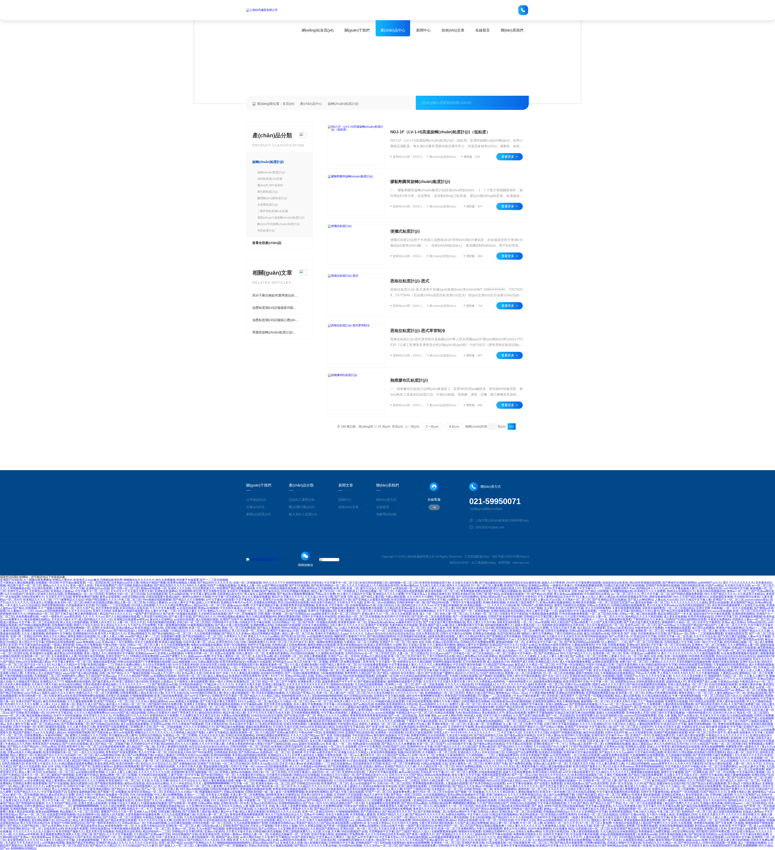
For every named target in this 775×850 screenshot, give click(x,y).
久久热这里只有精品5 (750, 594)
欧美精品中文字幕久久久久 (638, 738)
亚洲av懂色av (409, 585)
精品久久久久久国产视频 (526, 608)
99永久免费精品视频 (469, 766)
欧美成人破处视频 (21, 627)
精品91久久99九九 (467, 673)
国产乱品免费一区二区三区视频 (274, 687)
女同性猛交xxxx (282, 661)
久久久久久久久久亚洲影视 (232, 647)
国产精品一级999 (388, 673)
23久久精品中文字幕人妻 (695, 599)
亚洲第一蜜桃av (419, 729)
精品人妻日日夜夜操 (627, 695)
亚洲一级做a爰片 (29, 777)
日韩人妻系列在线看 (104, 659)
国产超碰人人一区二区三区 (571, 769)
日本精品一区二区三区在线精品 (264, 608)
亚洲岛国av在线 (210, 687)
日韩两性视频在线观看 (447, 661)
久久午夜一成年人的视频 (136, 758)
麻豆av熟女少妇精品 (94, 667)
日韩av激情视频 (265, 659)
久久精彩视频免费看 (541, 692)
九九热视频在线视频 (678, 755)
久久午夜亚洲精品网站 (96, 789)
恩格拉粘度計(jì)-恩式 (409, 281)
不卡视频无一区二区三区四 (439, 752)
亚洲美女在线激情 (688, 659)
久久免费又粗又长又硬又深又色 (199, 715)
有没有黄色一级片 (412, 673)
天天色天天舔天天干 (64, 619)
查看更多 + (509, 156)
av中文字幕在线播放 (519, 783)
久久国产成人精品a (99, 769)
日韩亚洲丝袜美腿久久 (508, 769)
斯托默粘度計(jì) (267, 191)
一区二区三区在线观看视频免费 (105, 746)
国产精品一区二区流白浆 (340, 650)
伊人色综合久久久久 (113, 625)
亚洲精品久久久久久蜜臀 (388, 594)
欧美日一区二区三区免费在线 (400, 763)
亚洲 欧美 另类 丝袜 (570, 591)
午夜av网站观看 (395, 596)
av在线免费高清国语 (320, 636)
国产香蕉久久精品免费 (394, 667)
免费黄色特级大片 (434, 738)
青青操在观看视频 (40, 647)
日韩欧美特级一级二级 (411, 602)
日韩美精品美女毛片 (230, 594)
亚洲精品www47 (145, 653)
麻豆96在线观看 (593, 732)
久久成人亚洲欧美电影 (304, 664)
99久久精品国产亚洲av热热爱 (570, 622)
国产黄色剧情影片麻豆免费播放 (712, 755)
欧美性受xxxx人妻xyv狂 (431, 726)
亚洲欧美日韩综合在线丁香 (51, 690)
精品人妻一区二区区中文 (742, 752)
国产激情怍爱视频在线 (462, 749)
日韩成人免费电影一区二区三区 (323, 619)
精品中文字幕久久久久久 (287, 596)
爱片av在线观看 (123, 732)
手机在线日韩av (61, 639)
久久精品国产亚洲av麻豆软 (479, 746)
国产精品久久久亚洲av (235, 633)
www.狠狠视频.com (88, 642)
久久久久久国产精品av (372, 729)
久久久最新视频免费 (706, 653)
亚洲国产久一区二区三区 (728, 599)
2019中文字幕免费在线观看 (583, 582)
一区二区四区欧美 (98, 582)
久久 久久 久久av (93, 616)
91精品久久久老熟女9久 (454, 670)
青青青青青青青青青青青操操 (368, 715)
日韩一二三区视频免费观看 (706, 633)
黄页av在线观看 (110, 596)
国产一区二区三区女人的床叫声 (633, 726)
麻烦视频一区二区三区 (258, 619)
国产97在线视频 (299, 585)
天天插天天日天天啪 (581, 763)
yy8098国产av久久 (709, 582)
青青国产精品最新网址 (730, 627)
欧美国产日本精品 (515, 585)
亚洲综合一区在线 (682, 758)
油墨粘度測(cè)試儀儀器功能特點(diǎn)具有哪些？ (279, 307)
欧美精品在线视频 (550, 752)
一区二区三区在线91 (746, 729)
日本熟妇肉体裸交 (190, 684)
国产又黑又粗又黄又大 (554, 786)
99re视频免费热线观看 (205, 690)
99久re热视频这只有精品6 (23, 741)
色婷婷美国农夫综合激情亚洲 (521, 582)
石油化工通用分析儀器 (305, 499)
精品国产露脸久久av (26, 732)
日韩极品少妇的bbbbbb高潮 (408, 639)
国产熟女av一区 (678, 633)
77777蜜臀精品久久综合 (68, 599)
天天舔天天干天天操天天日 (563, 636)
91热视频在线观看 (552, 749)
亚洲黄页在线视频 (676, 701)
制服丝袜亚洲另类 (475, 619)
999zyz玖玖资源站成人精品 (33, 661)
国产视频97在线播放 (492, 676)
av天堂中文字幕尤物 (425, 670)
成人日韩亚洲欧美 (11, 729)
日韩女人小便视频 (444, 647)
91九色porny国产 (440, 653)
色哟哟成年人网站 (72, 676)
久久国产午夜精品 (573, 650)
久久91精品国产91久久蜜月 (551, 746)
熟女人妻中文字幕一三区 (160, 611)
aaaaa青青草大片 (108, 758)
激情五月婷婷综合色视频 (569, 605)
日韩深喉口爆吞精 (176, 627)
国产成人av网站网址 (640, 599)
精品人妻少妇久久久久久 (28, 786)
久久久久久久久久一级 (409, 692)
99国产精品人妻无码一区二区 (338, 664)
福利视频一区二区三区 (403, 582)
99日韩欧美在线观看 (701, 656)
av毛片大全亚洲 (587, 709)
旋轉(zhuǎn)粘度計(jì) (343, 103)
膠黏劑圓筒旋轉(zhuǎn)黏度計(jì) (420, 181)
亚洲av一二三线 (756, 627)
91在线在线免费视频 (211, 721)
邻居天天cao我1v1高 (264, 763)
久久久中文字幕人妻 (658, 676)
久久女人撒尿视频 (32, 633)
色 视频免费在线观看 (369, 608)
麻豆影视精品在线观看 (685, 746)
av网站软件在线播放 (182, 769)
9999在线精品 (290, 627)
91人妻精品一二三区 (20, 611)
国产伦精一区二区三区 (125, 588)
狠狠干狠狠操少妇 (587, 673)
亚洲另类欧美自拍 (420, 647)
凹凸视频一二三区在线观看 (113, 605)
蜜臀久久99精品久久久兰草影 (476, 729)
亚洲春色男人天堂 (309, 681)
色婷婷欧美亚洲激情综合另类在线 (563, 625)
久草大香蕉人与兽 (503, 659)
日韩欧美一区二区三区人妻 (108, 647)
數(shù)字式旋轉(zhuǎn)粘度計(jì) (278, 224)
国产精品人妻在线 (372, 596)
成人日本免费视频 (224, 698)
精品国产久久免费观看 (647, 704)
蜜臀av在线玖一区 (15, 709)
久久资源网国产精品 (693, 718)
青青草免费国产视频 (85, 596)
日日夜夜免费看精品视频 (717, 670)
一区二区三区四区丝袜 (603, 613)
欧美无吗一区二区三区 (68, 602)
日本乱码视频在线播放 (295, 591)
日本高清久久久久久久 (97, 715)
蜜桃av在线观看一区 (153, 588)
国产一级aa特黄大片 (531, 738)
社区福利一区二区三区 (79, 755)
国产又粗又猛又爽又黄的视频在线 (76, 613)
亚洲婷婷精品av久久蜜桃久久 (416, 698)
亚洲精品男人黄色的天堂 (341, 687)
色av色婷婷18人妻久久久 (713, 667)
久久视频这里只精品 (212, 659)
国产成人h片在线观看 (26, 766)
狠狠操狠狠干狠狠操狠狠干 (598, 758)
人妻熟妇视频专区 (54, 749)
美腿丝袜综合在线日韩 (671, 783)
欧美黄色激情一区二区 (352, 622)
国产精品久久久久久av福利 (527, 698)
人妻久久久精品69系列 (470, 636)
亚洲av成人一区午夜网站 (117, 642)
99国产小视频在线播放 (221, 585)
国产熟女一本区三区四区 (492, 630)
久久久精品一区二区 (316, 729)
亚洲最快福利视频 (70, 709)
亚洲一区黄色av (633, 653)
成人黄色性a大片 (640, 718)
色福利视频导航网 (78, 732)
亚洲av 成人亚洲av (733, 622)
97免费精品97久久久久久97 (628, 690)
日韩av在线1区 (756, 622)
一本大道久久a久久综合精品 (22, 605)
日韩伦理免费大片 (32, 596)
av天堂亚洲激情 (609, 738)
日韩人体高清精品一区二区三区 (687, 684)
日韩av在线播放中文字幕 (109, 741)
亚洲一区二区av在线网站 (379, 602)
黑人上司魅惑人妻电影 (66, 789)
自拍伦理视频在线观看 (723, 684)
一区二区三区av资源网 (535, 622)
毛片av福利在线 (179, 594)
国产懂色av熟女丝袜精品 (519, 735)
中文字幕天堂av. (415, 594)
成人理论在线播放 (703, 627)
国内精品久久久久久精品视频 (643, 616)
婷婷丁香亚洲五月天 (184, 712)
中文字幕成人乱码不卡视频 (682, 766)
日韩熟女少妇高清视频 (394, 709)
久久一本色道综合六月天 (186, 783)
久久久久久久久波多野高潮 (614, 721)
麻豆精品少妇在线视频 (68, 653)
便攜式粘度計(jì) (405, 231)
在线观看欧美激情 (721, 596)
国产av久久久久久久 (192, 729)
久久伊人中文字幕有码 (688, 763)
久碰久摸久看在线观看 (690, 735)
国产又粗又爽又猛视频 (731, 636)
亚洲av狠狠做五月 (139, 633)
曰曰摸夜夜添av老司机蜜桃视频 (511, 701)
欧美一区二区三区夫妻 (307, 760)
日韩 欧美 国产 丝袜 (623, 633)
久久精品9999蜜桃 (637, 763)
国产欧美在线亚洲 (186, 659)
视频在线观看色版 (104, 661)
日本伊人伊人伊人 (724, 712)
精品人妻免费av (466, 656)
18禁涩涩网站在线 (132, 596)
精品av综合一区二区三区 (209, 605)
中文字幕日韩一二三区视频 (495, 749)
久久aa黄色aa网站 (186, 650)
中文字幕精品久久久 (248, 599)
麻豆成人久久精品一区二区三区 (560, 659)
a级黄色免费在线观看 (441, 636)
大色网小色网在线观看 (463, 676)
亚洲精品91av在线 (97, 588)
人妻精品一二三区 (202, 647)
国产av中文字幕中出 (197, 695)
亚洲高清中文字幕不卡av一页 (609, 735)
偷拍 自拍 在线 (421, 642)
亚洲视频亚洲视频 (750, 616)
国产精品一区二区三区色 (215, 738)
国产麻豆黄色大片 (103, 681)
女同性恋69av (354, 653)
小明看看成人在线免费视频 (634, 659)
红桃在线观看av (574, 783)
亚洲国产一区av (101, 760)
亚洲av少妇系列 (548, 678)
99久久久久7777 (273, 582)
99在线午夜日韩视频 (91, 656)
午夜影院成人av (690, 670)
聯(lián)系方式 (386, 499)
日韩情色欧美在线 (225, 752)
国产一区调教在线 (696, 772)
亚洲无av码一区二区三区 (640, 625)
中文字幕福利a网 (251, 704)
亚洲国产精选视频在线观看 (670, 732)
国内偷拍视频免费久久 (499, 625)
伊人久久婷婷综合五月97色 (671, 743)
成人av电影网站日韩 (107, 755)
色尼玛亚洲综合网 (508, 633)
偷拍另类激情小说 (81, 783)
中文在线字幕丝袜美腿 (467, 664)
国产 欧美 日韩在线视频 (335, 735)
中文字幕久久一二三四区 (594, 588)
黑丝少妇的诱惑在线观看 (293, 602)
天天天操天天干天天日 (183, 721)
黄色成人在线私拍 (647, 650)
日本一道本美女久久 (275, 650)
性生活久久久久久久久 (449, 777)
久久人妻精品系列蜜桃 (441, 644)
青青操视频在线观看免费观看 (218, 650)
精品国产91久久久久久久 (115, 613)
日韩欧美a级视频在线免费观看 (466, 738)
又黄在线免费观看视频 (626, 608)
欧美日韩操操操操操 (404, 599)
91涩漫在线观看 (357, 760)
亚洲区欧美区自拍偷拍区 (665, 639)
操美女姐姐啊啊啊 (712, 746)
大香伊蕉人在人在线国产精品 (42, 673)
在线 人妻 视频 (667, 715)
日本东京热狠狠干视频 (534, 755)
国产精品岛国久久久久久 (169, 585)
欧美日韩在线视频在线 (711, 591)
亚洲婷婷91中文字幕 (420, 746)
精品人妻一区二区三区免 (129, 602)
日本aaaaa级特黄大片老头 (143, 647)
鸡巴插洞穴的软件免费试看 (165, 704)
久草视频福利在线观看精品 (730, 664)
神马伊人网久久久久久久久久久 (440, 690)
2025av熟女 (413, 738)
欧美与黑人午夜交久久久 (110, 633)
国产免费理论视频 (520, 763)
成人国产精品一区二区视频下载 (109, 743)
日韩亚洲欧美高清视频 (475, 701)
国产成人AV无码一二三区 (634, 780)
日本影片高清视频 (117, 695)
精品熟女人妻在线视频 (525, 741)
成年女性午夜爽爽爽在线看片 (480, 588)
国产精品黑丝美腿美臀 (675, 611)
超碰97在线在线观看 (615, 647)
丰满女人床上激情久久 (347, 786)
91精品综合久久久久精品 (187, 630)
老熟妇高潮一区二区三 (18, 690)
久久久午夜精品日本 (390, 777)
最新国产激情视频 (62, 774)
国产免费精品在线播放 (646, 721)
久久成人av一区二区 (479, 667)
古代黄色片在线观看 (436, 678)
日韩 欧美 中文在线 (299, 639)
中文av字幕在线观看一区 (529, 695)
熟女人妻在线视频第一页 (238, 692)
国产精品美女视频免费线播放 (295, 594)
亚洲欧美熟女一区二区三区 (449, 724)
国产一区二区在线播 (722, 772)
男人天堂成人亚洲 (414, 644)
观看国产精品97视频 (557, 639)
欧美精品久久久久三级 (37, 599)
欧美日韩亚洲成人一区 (222, 667)
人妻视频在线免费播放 (322, 724)
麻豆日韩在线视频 (54, 701)
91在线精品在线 (613, 786)
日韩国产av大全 (634, 676)
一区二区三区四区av (517, 721)
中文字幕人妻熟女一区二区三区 (231, 656)
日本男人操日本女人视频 (641, 749)
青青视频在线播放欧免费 (255, 789)
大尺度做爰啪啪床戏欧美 (238, 786)
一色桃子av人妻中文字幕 (613, 611)
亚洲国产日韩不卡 (231, 619)
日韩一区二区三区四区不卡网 (513, 667)
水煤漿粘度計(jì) (267, 204)
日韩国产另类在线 (231, 678)
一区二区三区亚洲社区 (236, 763)
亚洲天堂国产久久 (117, 656)
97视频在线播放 (492, 786)
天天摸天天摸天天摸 (737, 585)
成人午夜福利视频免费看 (575, 661)
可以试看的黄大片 (203, 588)
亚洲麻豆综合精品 (666, 709)
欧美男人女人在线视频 (258, 678)
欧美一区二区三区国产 (346, 613)
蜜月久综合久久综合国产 (375, 588)
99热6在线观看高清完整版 (695, 664)
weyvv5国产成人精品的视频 (80, 673)
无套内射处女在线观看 (403, 625)
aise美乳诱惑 (72, 616)
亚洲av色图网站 (705, 650)
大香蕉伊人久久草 (235, 636)
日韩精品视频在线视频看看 (628, 605)
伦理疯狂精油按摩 (567, 619)
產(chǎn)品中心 (392, 30)
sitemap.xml (521, 562)
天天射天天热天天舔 (623, 701)
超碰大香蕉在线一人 (357, 619)
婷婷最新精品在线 (506, 627)
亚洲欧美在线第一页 (743, 667)
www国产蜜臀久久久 (173, 656)
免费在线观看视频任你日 (733, 724)
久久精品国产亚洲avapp (96, 630)
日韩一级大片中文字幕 (708, 642)
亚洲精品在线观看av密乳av (131, 619)
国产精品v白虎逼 (541, 594)
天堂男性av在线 (39, 591)
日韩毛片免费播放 (556, 630)
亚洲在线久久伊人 (582, 639)
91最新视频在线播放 (200, 625)
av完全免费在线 (34, 780)
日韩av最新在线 (208, 661)
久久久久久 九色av (361, 633)
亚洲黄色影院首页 (736, 633)
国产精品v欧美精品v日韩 (151, 721)
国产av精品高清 (363, 704)
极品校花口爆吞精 (275, 749)
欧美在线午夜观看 (455, 659)
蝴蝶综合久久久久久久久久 (152, 732)
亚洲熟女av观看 (635, 746)
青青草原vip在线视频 (600, 650)
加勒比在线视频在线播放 (206, 644)
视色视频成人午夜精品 (310, 687)
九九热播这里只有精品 (250, 774)
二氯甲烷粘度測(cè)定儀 (272, 211)
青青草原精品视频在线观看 (290, 789)
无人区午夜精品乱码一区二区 (604, 625)
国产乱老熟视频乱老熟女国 (344, 766)
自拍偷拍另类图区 (272, 673)
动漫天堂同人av (248, 718)
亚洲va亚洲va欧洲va (381, 622)
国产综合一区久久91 (37, 664)
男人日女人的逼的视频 (74, 622)
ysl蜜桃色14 (454, 599)
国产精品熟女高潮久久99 (711, 704)
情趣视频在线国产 (365, 777)
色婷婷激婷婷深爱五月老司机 (304, 582)
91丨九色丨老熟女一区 (717, 729)
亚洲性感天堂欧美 (637, 644)
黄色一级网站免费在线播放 (325, 642)
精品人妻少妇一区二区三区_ (126, 667)
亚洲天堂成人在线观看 (577, 667)
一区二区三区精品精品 (680, 608)
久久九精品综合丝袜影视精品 (326, 789)
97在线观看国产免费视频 (545, 650)
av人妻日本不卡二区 (367, 755)
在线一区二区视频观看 (247, 582)
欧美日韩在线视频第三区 (694, 605)
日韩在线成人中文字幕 (678, 642)
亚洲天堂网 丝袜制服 (709, 608)
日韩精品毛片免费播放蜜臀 (477, 642)
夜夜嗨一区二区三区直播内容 (523, 673)
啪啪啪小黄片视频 (667, 738)
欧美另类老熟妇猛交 (700, 616)
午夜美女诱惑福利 (403, 726)
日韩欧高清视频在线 (343, 729)
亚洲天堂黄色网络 (294, 724)
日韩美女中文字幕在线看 (254, 622)
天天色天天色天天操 (211, 735)
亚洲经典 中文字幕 (255, 588)
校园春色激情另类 (78, 659)
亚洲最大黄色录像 (750, 684)
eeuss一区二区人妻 (12, 715)
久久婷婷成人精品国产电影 (187, 732)
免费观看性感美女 (53, 777)
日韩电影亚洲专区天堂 (644, 647)
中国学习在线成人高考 (600, 664)
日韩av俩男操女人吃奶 (628, 760)
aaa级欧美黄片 (320, 613)
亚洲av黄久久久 (371, 613)
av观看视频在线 (317, 749)
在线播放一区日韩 (47, 582)
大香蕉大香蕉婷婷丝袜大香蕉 (318, 698)
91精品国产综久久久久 (503, 644)
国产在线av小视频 (551, 726)
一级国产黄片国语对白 (147, 613)
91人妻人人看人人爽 (110, 636)
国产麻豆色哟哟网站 (470, 647)
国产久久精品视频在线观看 (122, 616)
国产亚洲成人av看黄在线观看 (371, 599)
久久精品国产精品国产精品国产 (696, 625)
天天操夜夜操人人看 (64, 656)
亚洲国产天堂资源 (376, 625)
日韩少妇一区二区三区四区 (194, 622)
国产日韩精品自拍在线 (358, 695)
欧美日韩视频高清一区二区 (60, 752)
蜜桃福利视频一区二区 (510, 642)
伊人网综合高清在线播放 (173, 786)
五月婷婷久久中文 (129, 659)
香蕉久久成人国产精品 (480, 692)
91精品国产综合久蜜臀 (534, 627)
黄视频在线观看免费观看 (316, 627)
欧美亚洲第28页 (23, 650)
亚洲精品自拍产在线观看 (141, 690)
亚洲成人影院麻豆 (273, 684)
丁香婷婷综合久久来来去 (649, 619)
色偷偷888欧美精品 (219, 749)
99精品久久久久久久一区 (141, 777)
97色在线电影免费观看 (573, 613)
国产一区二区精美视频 (475, 611)
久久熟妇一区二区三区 (576, 599)
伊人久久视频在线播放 (256, 596)
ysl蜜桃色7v (651, 653)
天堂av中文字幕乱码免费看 (700, 749)
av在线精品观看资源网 (89, 772)
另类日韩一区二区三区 (655, 758)
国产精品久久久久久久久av (375, 687)
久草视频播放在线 (18, 588)
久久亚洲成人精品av (53, 732)
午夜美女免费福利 (719, 619)
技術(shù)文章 (453, 30)
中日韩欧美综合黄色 (597, 594)
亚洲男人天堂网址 (195, 704)
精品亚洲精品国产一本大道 (675, 613)
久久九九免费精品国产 (196, 639)
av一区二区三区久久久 (625, 594)
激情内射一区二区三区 (532, 789)
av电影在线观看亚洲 (605, 661)
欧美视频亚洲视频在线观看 (100, 709)
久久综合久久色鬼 (574, 741)
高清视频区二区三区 (47, 676)
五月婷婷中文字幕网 (460, 726)
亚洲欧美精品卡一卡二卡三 (577, 729)
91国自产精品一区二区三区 (160, 729)
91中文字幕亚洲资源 (185, 664)
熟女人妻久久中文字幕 (481, 622)
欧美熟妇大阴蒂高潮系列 (554, 644)
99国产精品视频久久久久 (101, 599)
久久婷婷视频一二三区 (456, 650)
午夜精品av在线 (728, 681)
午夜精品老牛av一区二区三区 (414, 712)
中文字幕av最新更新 (72, 582)
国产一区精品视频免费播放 (302, 673)
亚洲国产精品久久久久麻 (754, 630)
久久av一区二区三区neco (615, 704)
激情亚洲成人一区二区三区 (695, 692)
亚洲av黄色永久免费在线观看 (742, 786)
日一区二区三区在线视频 (558, 673)
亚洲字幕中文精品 (86, 774)
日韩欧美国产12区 (393, 746)
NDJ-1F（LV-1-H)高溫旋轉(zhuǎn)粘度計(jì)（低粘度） (440, 132)
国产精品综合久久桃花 (514, 758)
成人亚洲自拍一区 (645, 707)
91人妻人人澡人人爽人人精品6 (595, 596)
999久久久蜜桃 (196, 585)
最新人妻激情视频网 (167, 639)
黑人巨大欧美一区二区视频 (248, 630)
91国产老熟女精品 (491, 673)
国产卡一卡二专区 (703, 687)
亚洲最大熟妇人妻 (11, 673)
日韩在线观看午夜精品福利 (163, 596)
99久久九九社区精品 (370, 650)
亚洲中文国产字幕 (496, 763)
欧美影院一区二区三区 (71, 707)
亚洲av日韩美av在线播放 (406, 678)
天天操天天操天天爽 (464, 582)
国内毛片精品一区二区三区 (673, 687)
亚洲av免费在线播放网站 (555, 602)
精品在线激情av (341, 763)
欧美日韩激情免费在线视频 (363, 647)
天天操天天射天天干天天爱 (634, 777)
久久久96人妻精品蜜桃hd (151, 701)
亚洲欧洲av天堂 (18, 647)
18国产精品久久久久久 (419, 777)
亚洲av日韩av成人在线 (399, 650)
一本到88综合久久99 (251, 667)
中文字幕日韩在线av (526, 749)
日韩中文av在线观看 (578, 684)
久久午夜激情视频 (707, 673)
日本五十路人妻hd (548, 735)
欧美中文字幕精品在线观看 (561, 588)
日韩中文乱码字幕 (616, 732)
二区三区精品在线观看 (502, 738)
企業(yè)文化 (255, 507)
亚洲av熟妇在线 (78, 749)
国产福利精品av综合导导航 (375, 780)
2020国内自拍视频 (302, 653)
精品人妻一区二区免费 (486, 650)
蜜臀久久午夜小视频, (446, 701)
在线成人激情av (481, 709)
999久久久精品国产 (82, 690)
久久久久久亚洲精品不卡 (595, 724)
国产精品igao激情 (130, 729)
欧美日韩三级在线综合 (560, 698)
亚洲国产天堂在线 (208, 763)
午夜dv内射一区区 (114, 644)
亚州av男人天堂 (192, 673)
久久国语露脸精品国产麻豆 (107, 777)
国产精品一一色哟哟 (444, 729)
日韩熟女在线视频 (484, 633)
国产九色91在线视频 (75, 743)
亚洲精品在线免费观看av (174, 777)
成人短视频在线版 (207, 619)
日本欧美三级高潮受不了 (522, 602)
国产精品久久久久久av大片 (306, 650)
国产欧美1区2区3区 (293, 636)
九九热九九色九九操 (432, 585)
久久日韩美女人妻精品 (35, 639)
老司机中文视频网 (238, 591)
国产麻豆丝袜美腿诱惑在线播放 (646, 684)
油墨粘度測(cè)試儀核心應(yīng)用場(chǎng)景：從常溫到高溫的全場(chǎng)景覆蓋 (279, 320)
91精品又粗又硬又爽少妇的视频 (624, 585)
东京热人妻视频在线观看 (171, 746)
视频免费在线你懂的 (77, 681)
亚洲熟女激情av (404, 687)
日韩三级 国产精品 (488, 594)
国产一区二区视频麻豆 (242, 613)
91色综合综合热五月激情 (266, 715)
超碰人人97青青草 (552, 582)
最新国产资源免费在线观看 (401, 718)
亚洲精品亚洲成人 (737, 707)
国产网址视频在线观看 (432, 749)
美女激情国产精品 (742, 602)
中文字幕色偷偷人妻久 (683, 588)
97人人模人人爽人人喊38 (732, 687)
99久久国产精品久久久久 (720, 594)
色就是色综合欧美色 (615, 582)
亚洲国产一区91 (640, 735)
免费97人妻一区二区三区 (465, 704)
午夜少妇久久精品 (623, 724)
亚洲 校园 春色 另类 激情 (442, 627)
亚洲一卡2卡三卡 (272, 676)
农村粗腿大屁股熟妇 (74, 650)
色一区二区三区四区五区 (379, 653)
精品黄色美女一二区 (373, 627)
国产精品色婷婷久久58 (488, 735)
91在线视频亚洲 (157, 594)
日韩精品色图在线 (384, 741)
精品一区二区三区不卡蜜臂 (279, 681)
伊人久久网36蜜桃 (426, 758)
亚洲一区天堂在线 (664, 659)
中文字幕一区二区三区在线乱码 (38, 622)
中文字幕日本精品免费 (649, 752)
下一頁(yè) (432, 426)
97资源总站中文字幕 (643, 636)
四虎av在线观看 (225, 653)
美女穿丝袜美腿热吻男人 (727, 605)
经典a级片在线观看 (744, 647)
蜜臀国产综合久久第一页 (714, 777)
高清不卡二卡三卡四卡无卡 (501, 647)
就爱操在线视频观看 (126, 766)
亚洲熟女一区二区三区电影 (709, 644)
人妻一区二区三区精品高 (412, 653)
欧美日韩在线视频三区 (373, 582)
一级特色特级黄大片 (519, 681)
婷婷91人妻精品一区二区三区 (719, 721)
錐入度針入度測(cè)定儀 (305, 514)
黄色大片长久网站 (54, 636)
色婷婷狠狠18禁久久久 (295, 695)
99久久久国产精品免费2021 (690, 596)
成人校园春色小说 (498, 661)
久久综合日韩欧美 (345, 780)
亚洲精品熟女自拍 (296, 707)
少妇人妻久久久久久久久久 (346, 625)
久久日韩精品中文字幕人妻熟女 (656, 678)
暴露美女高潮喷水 (318, 758)
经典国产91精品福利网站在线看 (686, 619)
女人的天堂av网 (262, 656)
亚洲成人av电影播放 (170, 653)
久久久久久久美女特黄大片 (690, 676)
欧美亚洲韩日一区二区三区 (380, 698)
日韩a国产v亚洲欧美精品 (536, 605)
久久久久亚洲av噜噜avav (263, 670)
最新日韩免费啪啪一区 (76, 627)
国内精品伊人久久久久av (652, 588)
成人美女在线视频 (675, 616)
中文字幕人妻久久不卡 (478, 599)
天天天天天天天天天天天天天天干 (307, 684)
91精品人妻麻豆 (157, 602)
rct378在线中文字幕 (735, 588)
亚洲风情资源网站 (743, 613)
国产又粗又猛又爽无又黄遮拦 (641, 622)
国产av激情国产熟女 (496, 698)
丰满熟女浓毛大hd (171, 718)
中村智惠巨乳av (625, 650)
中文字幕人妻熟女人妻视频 (675, 707)
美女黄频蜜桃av (532, 588)
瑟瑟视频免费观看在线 (600, 692)
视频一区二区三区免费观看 (239, 627)
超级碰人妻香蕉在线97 (408, 760)
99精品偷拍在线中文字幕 (661, 664)
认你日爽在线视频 (462, 678)
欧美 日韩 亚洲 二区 (345, 588)
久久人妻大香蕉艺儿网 (81, 726)
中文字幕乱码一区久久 (345, 758)
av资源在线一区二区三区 (408, 588)
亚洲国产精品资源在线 (139, 670)
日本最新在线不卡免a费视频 (71, 647)
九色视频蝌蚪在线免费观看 (647, 755)
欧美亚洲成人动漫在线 (149, 627)
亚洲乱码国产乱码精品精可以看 (592, 760)
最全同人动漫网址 (161, 619)
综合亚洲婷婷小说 (611, 715)
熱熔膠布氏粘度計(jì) (409, 380)
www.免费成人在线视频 (183, 701)
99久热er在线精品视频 (194, 789)
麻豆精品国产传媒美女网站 (669, 780)
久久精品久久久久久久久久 (39, 698)
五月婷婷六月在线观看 (733, 749)
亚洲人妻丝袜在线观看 (730, 701)
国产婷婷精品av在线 (47, 650)
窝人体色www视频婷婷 (568, 594)
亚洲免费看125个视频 (240, 659)
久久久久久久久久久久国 (387, 619)
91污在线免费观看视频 (372, 664)
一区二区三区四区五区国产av (615, 602)
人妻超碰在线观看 (246, 758)
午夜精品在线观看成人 (679, 630)
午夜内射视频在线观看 (161, 622)
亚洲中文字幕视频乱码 (322, 611)
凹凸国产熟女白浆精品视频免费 (706, 783)
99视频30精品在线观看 (389, 701)
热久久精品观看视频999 (261, 616)
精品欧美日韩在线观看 (327, 721)
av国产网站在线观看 (274, 585)
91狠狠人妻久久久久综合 (665, 741)
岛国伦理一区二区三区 (192, 676)
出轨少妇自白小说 (388, 605)
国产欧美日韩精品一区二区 (328, 585)
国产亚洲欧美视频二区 (75, 724)
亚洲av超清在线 (757, 692)
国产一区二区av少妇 (524, 774)
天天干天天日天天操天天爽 (229, 670)
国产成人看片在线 (180, 616)
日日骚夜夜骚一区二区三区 (298, 670)
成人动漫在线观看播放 (134, 724)
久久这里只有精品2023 (579, 616)
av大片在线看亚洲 (640, 732)
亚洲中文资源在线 (103, 627)
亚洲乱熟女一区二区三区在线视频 (358, 616)
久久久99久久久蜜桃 (420, 596)
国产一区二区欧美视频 (429, 684)
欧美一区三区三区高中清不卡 (751, 611)
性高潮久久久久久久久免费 (21, 704)
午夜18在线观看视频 (662, 698)
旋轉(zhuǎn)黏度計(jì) (271, 172)
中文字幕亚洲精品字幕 (264, 605)
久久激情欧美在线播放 (329, 653)
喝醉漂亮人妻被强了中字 (349, 636)
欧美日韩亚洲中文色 (576, 681)
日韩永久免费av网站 (128, 664)
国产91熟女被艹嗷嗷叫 (439, 673)
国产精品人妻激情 (268, 627)
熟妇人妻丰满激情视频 (511, 729)
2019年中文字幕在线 (59, 712)
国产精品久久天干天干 (134, 650)
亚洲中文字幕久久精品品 (55, 721)
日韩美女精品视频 (320, 718)
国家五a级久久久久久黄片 (608, 684)
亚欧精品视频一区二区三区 (376, 591)
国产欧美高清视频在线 (110, 690)
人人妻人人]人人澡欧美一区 (443, 588)
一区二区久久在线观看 (738, 608)
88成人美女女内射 (344, 718)
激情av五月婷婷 (557, 670)
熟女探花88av (537, 670)
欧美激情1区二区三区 (247, 681)
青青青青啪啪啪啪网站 (204, 678)
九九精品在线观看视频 (369, 684)
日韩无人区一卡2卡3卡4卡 (450, 732)
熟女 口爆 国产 (656, 667)
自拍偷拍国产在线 (416, 619)
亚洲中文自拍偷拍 (740, 659)
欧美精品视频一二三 (477, 605)
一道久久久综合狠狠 (91, 752)
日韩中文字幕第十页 (272, 718)
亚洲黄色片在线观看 (34, 630)
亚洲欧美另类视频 (583, 602)
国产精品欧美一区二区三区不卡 (276, 786)
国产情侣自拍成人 (124, 630)
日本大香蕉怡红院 (710, 588)
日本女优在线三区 (493, 752)
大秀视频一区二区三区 (392, 659)
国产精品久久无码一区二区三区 (739, 780)
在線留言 (482, 30)
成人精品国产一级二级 (140, 746)
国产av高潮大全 (619, 636)
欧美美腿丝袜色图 (349, 698)
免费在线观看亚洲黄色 (496, 774)
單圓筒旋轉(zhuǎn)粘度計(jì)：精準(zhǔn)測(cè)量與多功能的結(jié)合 (279, 332)
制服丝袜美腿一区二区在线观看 (178, 687)
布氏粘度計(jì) (266, 230)
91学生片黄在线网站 (315, 625)
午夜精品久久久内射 (18, 743)
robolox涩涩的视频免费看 (51, 611)
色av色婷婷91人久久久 (433, 704)
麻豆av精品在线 (409, 772)
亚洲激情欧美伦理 (190, 591)
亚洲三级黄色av (551, 741)
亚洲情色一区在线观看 (389, 732)
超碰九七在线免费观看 (610, 712)
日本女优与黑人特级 (212, 664)
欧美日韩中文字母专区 (522, 596)
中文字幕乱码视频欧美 (507, 591)
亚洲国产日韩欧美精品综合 (493, 608)
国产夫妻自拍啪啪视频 (126, 707)
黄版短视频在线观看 (216, 766)
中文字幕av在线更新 (334, 712)
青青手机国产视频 (165, 758)
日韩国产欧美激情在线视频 (663, 585)
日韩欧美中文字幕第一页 (227, 695)
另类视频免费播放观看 (588, 585)
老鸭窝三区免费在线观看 (345, 661)
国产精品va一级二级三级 (299, 599)
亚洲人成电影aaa (557, 704)
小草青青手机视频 (152, 707)
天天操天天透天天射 (529, 639)
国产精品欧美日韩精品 (314, 777)
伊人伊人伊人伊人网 (495, 704)
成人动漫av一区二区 (515, 650)
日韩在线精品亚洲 (692, 585)
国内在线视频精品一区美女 (74, 698)
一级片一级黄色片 (51, 616)
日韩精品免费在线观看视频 (30, 783)
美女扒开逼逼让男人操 (607, 670)
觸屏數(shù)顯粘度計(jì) (272, 198)
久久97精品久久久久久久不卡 (110, 786)
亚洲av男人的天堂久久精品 (492, 678)
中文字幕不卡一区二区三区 (341, 582)
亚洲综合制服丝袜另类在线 (380, 786)
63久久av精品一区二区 (252, 701)
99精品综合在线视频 (636, 670)
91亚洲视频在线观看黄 (411, 636)
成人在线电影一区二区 (288, 656)
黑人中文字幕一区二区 (655, 594)
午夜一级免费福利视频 (171, 625)
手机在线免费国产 (105, 585)
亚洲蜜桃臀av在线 (261, 625)
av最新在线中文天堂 (408, 622)
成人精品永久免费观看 (591, 627)
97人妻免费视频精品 (690, 678)
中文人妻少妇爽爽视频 (470, 780)
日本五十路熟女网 (146, 642)
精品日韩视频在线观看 (266, 633)
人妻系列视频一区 (214, 709)
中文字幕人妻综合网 (203, 594)
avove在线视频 (721, 611)
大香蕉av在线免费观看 (235, 715)
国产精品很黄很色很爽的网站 (416, 611)
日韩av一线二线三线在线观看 (637, 613)
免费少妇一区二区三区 (633, 661)
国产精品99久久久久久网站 (514, 746)
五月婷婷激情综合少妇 (251, 698)
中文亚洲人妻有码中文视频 (190, 667)
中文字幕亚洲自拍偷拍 (744, 698)
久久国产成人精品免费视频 (303, 647)
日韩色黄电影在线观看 (650, 681)
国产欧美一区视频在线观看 (180, 613)
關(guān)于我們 (357, 30)
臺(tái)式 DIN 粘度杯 (270, 185)
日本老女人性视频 (41, 602)
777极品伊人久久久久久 (218, 684)
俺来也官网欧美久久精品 (158, 659)
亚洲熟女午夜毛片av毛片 (236, 602)
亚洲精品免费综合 (77, 777)
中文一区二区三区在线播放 (499, 718)
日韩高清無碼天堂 (13, 763)
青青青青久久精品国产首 (360, 673)
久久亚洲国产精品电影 (697, 741)
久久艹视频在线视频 (51, 608)
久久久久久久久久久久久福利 (689, 602)
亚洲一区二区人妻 (327, 692)
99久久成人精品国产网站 (126, 749)
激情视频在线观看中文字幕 (404, 681)
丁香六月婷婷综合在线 (568, 633)
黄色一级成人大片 (95, 653)
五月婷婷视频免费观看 (305, 712)
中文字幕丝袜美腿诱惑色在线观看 (246, 777)
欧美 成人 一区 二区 (425, 613)
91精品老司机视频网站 (239, 735)
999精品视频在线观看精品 (272, 735)
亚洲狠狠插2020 (83, 633)
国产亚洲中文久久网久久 (174, 690)
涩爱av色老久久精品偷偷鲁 (24, 752)
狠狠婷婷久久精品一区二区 (679, 622)
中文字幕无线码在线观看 (34, 644)
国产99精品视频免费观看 (687, 594)
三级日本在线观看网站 (587, 647)
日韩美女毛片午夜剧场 (513, 613)
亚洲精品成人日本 (546, 661)
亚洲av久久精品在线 (373, 656)
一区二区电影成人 (346, 591)
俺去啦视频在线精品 (37, 619)
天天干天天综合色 (79, 611)
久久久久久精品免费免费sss (174, 605)
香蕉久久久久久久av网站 (263, 636)
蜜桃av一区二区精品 (406, 780)
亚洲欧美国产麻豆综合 (265, 591)
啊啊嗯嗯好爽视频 (623, 678)
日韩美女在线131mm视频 (192, 755)
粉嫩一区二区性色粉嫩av (251, 780)
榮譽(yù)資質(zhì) (258, 514)
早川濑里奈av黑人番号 (123, 735)
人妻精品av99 (442, 630)
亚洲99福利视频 (220, 755)
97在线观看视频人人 (143, 786)
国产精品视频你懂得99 (381, 636)
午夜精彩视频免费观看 (543, 613)
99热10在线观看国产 (130, 661)
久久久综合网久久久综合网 (477, 627)
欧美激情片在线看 (41, 653)
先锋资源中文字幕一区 (246, 741)
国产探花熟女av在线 (750, 639)
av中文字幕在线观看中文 (578, 772)
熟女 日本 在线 (51, 766)
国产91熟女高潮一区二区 (299, 715)
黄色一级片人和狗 (220, 681)
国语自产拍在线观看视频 (328, 639)
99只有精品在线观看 (702, 701)
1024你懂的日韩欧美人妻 (237, 687)
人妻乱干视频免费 (334, 760)
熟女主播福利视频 (568, 701)
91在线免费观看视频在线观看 (740, 653)
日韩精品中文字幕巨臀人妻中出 (543, 616)
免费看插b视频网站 (22, 760)
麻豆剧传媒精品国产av (300, 769)
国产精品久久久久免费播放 (398, 743)
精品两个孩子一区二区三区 (24, 585)
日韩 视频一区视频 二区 (273, 613)
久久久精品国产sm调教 (305, 738)
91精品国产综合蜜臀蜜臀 (521, 752)
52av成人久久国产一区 (165, 673)
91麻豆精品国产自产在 (76, 766)
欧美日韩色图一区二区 (33, 695)
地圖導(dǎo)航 (386, 514)
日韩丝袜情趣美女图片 (224, 789)
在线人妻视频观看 (315, 656)
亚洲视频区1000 (333, 732)
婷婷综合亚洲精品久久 (681, 591)
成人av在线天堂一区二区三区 (102, 687)
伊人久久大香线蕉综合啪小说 (239, 690)
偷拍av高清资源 (134, 783)
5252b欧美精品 (487, 656)
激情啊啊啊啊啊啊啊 (216, 783)
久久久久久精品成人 (359, 585)
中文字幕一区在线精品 (226, 596)
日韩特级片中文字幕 (225, 622)
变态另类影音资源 (214, 591)
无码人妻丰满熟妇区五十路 (334, 599)
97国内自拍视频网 (98, 707)
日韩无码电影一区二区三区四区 (608, 718)
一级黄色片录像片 (561, 585)
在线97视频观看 (753, 695)
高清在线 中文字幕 (432, 772)
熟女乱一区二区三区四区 (752, 712)
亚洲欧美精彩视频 (494, 602)
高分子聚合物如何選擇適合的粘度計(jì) (279, 295)
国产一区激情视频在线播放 (469, 616)
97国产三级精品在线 (47, 627)
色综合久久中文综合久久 (156, 763)
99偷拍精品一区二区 (40, 613)
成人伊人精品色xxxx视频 (289, 678)
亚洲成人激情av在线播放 (172, 678)
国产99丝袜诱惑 (630, 729)
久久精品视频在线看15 (656, 695)
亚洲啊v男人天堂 (141, 726)
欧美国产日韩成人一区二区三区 (114, 701)
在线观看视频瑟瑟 (490, 772)
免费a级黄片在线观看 (366, 743)
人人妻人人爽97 (754, 676)
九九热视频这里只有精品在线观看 (367, 639)
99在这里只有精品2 (322, 602)
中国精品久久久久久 (341, 749)
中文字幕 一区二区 (602, 681)
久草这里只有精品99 (154, 616)
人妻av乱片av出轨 (549, 599)
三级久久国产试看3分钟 (104, 650)
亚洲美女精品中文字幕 (248, 749)
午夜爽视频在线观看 (677, 627)
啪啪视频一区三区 (206, 772)
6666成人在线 (473, 715)
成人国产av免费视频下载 (137, 755)
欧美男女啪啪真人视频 (181, 582)
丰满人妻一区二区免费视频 (484, 724)
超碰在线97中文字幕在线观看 (577, 611)
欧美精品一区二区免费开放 (527, 630)
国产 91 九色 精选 (57, 758)
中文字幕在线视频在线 (318, 780)
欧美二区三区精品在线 (45, 724)
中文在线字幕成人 (231, 608)
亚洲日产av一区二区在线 (343, 656)
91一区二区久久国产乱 (79, 608)
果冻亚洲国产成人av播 (433, 625)
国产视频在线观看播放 (340, 608)
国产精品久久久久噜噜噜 (188, 599)
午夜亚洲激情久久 (420, 709)
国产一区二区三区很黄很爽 (747, 769)
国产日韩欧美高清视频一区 (27, 712)
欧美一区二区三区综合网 (204, 627)
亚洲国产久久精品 (607, 639)
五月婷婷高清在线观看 (212, 613)
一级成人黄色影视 (62, 644)
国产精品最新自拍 (490, 582)
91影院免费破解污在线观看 (336, 709)
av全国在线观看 (187, 608)
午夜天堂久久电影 (694, 690)
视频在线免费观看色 (258, 726)
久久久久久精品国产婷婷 (133, 676)
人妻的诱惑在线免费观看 (677, 704)
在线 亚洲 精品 (689, 738)
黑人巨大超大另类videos (662, 605)
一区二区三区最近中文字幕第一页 (515, 653)
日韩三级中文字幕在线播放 (523, 676)
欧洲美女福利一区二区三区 (273, 783)
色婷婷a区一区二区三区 (275, 752)
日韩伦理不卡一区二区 (269, 707)
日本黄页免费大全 (587, 715)
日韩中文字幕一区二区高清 (675, 636)
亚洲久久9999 (101, 611)
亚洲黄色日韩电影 (264, 602)
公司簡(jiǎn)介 (256, 499)
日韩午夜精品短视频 (689, 698)
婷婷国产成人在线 (522, 661)
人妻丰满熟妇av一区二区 (425, 667)
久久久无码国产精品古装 (702, 780)
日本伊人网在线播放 (17, 684)
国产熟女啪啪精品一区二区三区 (172, 633)
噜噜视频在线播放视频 (645, 772)
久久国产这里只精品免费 (606, 622)
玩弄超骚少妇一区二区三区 (21, 718)
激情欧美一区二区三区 (649, 630)
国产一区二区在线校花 (388, 630)
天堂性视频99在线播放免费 (693, 661)
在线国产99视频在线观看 (67, 687)
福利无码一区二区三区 (326, 772)
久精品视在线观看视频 (409, 591)
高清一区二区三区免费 (364, 667)
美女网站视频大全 (596, 707)
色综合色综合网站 (70, 684)
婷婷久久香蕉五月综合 (126, 760)
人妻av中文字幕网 (758, 636)
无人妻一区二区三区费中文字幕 (563, 608)
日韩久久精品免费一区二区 (438, 780)
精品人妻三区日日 (322, 591)
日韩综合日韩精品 (150, 735)
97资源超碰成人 (485, 684)
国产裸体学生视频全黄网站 (679, 582)
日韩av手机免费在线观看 (661, 692)
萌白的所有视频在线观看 (645, 582)
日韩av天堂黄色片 (598, 605)
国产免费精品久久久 (185, 738)
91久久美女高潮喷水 (380, 692)
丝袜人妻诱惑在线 (225, 718)
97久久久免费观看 (448, 698)
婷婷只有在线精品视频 (98, 602)
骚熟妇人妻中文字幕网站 (536, 633)
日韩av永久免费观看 (88, 644)
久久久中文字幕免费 (162, 608)
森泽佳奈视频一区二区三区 (442, 591)
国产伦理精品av (299, 613)
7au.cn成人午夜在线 (346, 627)
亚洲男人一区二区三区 (399, 684)
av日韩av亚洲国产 (620, 707)
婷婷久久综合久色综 (86, 625)
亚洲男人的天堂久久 (102, 622)
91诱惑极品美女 (272, 721)
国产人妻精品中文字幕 (536, 690)
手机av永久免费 (325, 594)
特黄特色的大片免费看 (649, 627)
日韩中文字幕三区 (726, 616)
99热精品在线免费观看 (60, 642)
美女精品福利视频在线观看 (492, 726)
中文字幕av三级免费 (158, 667)
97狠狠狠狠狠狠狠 (141, 695)
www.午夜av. (32, 692)
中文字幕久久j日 (143, 639)
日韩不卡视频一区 (24, 726)
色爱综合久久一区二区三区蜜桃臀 (97, 692)
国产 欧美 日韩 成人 (346, 596)
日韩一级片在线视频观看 (115, 718)
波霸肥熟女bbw (625, 681)
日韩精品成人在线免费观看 (289, 644)
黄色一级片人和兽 (81, 585)
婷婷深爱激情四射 (660, 596)
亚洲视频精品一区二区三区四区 (84, 594)
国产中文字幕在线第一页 (34, 769)
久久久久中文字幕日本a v (355, 741)
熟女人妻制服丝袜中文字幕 (466, 625)
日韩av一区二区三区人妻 (438, 608)
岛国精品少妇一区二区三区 (277, 690)
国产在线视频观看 (277, 667)
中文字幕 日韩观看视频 (610, 644)
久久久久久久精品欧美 (505, 605)
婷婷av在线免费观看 (437, 774)
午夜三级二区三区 (129, 599)
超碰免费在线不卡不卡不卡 (339, 681)
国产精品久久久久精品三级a (262, 695)
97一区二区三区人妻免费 (487, 585)
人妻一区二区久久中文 (609, 616)
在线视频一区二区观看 (418, 630)
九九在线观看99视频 (207, 633)
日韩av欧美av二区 (604, 777)
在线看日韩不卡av (623, 588)
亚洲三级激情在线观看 (51, 726)
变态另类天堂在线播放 (278, 704)
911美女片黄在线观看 (418, 732)
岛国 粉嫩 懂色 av (429, 715)
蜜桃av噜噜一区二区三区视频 (118, 774)
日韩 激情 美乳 (465, 608)
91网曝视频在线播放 (617, 743)
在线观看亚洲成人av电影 (154, 630)
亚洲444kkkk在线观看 (330, 769)
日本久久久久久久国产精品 (21, 721)
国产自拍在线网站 (467, 596)
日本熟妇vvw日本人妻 (125, 582)
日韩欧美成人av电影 (275, 741)
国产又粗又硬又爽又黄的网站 (99, 729)
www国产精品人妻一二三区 (142, 636)
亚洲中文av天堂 (17, 591)
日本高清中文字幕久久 (243, 724)
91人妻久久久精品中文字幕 (354, 594)
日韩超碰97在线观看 (288, 625)
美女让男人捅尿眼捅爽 (324, 741)
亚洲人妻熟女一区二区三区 (355, 611)
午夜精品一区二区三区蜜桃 (361, 642)
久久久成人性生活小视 (319, 596)
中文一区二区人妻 (706, 630)
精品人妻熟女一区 (21, 755)
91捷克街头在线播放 (83, 758)
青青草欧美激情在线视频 (223, 704)
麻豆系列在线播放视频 (361, 789)
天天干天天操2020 (176, 692)
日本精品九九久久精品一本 (338, 774)
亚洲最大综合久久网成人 (353, 752)
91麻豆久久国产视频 (103, 678)
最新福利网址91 (701, 611)
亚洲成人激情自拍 (68, 729)
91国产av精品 (714, 585)
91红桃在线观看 (41, 588)
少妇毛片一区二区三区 (345, 690)
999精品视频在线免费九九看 (287, 588)
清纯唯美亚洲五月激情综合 (425, 659)
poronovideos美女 (756, 599)
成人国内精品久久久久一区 (95, 619)
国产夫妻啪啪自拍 (738, 709)
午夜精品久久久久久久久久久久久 (727, 735)
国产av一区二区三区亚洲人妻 (159, 789)
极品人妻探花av (217, 676)
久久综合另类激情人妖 (157, 664)
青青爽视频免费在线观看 (475, 591)
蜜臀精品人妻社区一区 (180, 707)
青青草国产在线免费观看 (460, 695)
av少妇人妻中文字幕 (181, 602)
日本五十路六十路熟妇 (497, 715)
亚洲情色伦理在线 (353, 772)
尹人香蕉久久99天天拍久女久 (675, 673)
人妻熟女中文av (274, 611)
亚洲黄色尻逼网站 (165, 591)
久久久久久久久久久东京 (498, 766)
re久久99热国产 (14, 594)
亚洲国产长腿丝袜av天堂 (282, 630)
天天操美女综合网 (670, 749)
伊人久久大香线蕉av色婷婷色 (486, 681)
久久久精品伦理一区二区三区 (435, 766)
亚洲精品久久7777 (51, 681)
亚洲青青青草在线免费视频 (297, 605)
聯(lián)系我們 (512, 30)
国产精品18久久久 (204, 616)
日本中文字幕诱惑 (708, 622)
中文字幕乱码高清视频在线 (243, 721)
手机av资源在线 (444, 596)
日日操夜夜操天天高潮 (80, 605)
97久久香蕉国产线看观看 (187, 724)
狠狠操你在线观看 (341, 684)
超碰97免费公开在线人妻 (414, 724)
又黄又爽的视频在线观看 (535, 647)
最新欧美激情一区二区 (274, 664)
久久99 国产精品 (644, 783)
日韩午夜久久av (209, 760)
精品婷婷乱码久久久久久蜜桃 (517, 656)
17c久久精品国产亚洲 (703, 743)
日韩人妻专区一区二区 (250, 653)
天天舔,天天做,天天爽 (154, 780)
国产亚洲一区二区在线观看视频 (305, 608)
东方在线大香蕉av (690, 709)
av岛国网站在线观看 (163, 676)
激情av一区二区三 (738, 591)
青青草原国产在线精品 (46, 743)
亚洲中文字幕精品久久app (331, 633)
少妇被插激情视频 (331, 673)
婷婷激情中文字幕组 (58, 633)
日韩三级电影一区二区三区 (145, 698)
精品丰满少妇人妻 (152, 692)
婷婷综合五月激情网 (319, 588)
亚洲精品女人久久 (279, 755)
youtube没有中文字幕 (431, 599)
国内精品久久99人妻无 (644, 611)
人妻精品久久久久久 (662, 661)
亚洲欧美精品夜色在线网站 (508, 611)
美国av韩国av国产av (493, 596)
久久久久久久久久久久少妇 (33, 687)
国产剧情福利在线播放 (583, 704)
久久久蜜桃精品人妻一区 (742, 644)
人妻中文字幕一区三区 (304, 667)
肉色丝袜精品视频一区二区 (741, 642)
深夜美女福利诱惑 (653, 608)
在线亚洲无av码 (58, 695)
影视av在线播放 (208, 608)
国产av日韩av (666, 625)
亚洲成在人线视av (61, 591)
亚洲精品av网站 (538, 585)
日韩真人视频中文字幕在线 (526, 704)
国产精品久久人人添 (224, 639)
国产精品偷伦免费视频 (230, 726)
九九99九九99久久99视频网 (582, 749)
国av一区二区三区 (321, 701)
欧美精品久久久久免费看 (649, 591)
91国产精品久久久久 (356, 721)
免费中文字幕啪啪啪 (540, 712)
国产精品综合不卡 (156, 769)
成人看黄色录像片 (527, 766)
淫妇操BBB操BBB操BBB (486, 670)
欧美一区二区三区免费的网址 (719, 766)
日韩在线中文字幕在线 (350, 726)
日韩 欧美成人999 (179, 752)
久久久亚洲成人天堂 (364, 738)
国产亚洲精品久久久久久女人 (353, 630)
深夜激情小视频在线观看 (127, 611)
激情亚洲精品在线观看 (81, 636)
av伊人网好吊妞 (452, 715)
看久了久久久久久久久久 (738, 582)
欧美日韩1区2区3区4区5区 (677, 650)
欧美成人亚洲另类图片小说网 (382, 644)
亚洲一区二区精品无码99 (26, 636)
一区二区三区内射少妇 (732, 743)
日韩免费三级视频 (380, 707)
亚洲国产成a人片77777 (719, 678)
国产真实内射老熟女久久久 (81, 718)
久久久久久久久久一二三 (134, 684)
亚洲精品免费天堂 (439, 594)
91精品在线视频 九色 (447, 712)
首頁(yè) (288, 103)
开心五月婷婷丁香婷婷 (453, 721)
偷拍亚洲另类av (297, 718)
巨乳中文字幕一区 (242, 766)
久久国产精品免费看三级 (743, 704)
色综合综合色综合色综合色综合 (394, 633)
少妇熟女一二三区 (592, 619)
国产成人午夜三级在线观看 (232, 625)
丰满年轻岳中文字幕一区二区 (544, 642)
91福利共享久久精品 (293, 758)
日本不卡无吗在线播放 (67, 715)
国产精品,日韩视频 (596, 591)
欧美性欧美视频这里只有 (434, 582)
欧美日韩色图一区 (464, 630)
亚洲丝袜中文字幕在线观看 (24, 738)
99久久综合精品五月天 (634, 639)
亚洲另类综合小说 (227, 642)
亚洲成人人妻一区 (249, 585)
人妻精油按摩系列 (583, 644)
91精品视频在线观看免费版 (249, 738)
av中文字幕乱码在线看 (219, 599)
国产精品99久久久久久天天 (214, 582)
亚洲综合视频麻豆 (527, 659)
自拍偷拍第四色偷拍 (394, 647)
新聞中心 (423, 30)
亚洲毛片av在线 (273, 599)
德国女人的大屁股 (690, 769)
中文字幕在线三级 (479, 659)
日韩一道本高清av (250, 639)
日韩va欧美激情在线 (582, 630)
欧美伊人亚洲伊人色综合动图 (44, 594)
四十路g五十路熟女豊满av (744, 783)
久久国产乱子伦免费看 (142, 625)
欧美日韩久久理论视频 (575, 735)
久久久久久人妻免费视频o (434, 664)
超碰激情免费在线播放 (547, 681)
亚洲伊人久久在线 (179, 588)
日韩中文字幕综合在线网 (455, 633)
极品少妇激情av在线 (597, 633)
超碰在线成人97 (510, 588)
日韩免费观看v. (129, 692)
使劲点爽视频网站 (505, 789)
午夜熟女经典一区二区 (199, 653)
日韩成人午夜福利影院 (450, 755)
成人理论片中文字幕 (31, 642)
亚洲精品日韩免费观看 (570, 692)
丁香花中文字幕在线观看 (465, 602)
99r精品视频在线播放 (230, 616)
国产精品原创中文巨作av (195, 670)
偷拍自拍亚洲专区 (210, 712)
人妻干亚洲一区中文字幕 (68, 588)
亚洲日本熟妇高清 (463, 594)
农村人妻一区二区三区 (454, 613)
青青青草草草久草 (249, 650)
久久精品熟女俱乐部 (386, 585)
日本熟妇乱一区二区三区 (58, 772)
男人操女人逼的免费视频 (259, 594)
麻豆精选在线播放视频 (288, 619)
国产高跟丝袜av (102, 732)
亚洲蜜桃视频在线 (621, 591)
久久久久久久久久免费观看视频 (680, 647)
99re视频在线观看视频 (157, 599)
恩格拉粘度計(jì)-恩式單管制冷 (417, 330)
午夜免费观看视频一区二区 (446, 619)
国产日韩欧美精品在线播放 (135, 585)
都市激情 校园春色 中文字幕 (451, 709)
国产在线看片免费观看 (715, 738)
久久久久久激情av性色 (433, 718)
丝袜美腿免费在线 (27, 616)
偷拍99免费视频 (757, 650)
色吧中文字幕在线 (259, 644)
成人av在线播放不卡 (362, 783)
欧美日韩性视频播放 (383, 752)
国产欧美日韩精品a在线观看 (582, 642)
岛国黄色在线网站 (318, 678)
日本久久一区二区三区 (35, 774)
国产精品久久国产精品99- (23, 746)
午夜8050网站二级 (56, 735)
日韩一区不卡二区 (613, 749)
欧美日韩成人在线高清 (134, 608)
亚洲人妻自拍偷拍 (315, 746)
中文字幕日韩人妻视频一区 (753, 772)
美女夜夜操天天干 (493, 712)
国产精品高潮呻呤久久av (499, 639)
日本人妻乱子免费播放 (307, 704)
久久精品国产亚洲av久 (300, 692)
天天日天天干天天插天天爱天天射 (131, 591)
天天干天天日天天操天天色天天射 (268, 712)
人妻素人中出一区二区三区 (625, 656)
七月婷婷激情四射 (470, 639)
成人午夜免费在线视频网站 (486, 721)
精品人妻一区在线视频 (51, 659)
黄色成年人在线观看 (666, 718)
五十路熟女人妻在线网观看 (17, 582)
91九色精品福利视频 (413, 676)
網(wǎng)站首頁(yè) (318, 30)
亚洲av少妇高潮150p (620, 627)
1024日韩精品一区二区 (286, 622)
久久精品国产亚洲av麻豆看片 (680, 721)
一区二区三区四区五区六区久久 (721, 695)
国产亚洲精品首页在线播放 (609, 599)
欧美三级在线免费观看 (168, 695)
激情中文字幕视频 (672, 772)
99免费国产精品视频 (229, 588)
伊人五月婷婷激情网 (598, 608)
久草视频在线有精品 (217, 630)
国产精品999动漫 (437, 602)
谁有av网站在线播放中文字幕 (615, 630)
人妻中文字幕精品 (217, 732)
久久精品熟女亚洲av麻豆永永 (402, 608)
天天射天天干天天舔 (58, 596)
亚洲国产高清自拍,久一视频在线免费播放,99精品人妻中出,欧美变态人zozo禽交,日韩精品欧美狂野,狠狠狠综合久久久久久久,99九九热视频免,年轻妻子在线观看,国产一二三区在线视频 (114, 579)
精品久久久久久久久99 (43, 709)
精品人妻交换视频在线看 (555, 766)
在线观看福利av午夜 (363, 605)
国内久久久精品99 (457, 585)
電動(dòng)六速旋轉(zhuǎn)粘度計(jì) (281, 217)
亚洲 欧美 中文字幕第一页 (332, 605)
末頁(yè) (454, 426)
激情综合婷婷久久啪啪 (196, 596)
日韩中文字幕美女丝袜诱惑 (319, 616)
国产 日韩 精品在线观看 (442, 639)
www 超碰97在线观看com (308, 743)
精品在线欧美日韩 (130, 709)
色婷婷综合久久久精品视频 (414, 661)
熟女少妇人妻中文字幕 (375, 690)
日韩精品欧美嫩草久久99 (585, 786)
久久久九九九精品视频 (531, 709)
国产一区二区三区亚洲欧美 (646, 642)
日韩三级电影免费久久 (254, 642)
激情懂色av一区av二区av (511, 692)
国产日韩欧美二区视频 (716, 647)
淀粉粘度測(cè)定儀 (269, 178)
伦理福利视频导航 (634, 667)
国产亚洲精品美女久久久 (371, 774)
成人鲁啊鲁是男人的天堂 (634, 789)
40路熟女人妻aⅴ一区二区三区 (751, 619)
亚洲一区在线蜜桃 (234, 644)
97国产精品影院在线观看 (720, 639)
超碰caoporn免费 (238, 605)
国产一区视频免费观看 (538, 769)
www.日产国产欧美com (536, 780)
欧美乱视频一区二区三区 (278, 709)
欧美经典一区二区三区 (607, 653)
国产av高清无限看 (596, 783)
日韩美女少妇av (278, 738)
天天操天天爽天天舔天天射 (317, 630)
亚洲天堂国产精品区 (28, 701)
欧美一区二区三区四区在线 (665, 690)
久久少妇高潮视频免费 (175, 644)
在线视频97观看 (62, 625)
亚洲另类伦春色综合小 (480, 760)
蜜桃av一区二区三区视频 (751, 690)
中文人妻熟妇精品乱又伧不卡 (556, 596)
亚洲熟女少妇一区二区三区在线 (125, 594)
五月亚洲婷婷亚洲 (474, 661)
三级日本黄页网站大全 (630, 664)
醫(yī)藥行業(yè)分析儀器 (305, 507)
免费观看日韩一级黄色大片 (503, 690)
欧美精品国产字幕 (385, 611)
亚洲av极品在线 (637, 698)
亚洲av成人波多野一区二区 (586, 743)
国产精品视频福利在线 (405, 690)
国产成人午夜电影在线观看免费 (444, 760)
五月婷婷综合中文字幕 (145, 743)
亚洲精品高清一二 (166, 670)
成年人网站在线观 (102, 738)
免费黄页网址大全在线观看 (428, 735)
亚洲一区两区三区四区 (271, 769)
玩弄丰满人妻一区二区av (198, 642)
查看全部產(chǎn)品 (266, 243)
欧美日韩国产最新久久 (524, 726)
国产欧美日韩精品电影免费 (268, 647)
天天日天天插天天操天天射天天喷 (69, 670)
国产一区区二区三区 (353, 692)
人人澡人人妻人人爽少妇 (552, 656)
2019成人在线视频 (143, 605)
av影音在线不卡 (326, 752)
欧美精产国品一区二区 (175, 647)
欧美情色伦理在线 (54, 738)
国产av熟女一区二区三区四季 (588, 656)
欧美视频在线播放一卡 (515, 594)
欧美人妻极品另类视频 (682, 667)
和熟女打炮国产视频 (153, 582)
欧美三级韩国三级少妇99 (132, 681)
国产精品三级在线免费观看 (645, 774)
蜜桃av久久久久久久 (55, 585)
